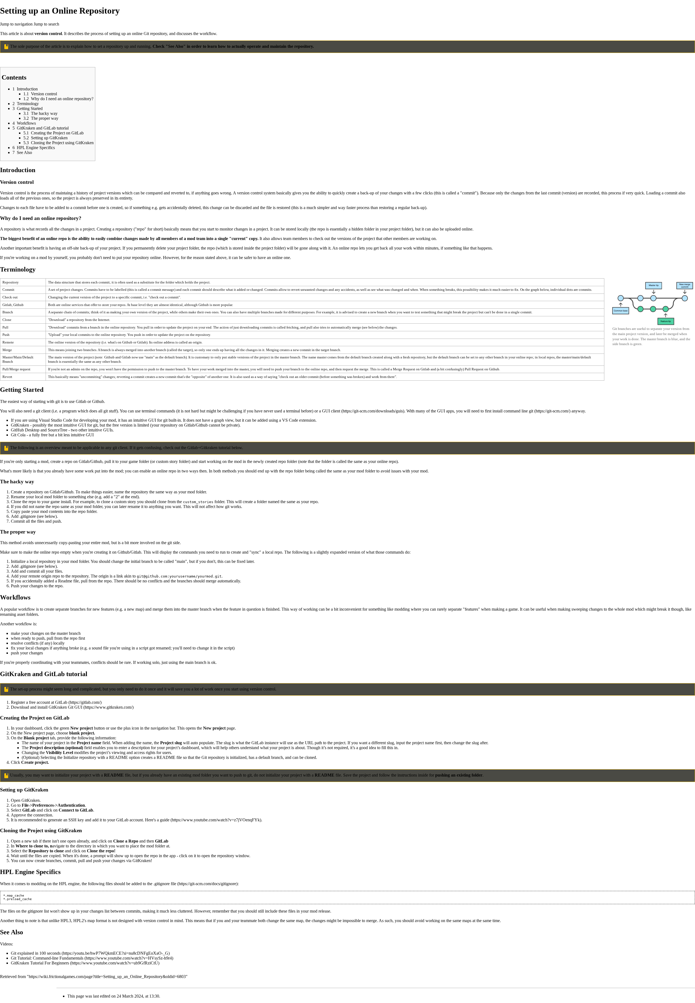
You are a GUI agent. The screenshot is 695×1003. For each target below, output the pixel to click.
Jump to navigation (16, 24)
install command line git (512, 411)
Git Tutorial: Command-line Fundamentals (47, 958)
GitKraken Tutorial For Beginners (40, 963)
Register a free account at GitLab (39, 702)
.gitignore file (164, 883)
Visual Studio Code (55, 420)
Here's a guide (157, 820)
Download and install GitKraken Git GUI (46, 707)
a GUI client (329, 411)
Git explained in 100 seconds (36, 953)
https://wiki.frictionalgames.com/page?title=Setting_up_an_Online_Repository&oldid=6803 (107, 976)
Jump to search (46, 24)
